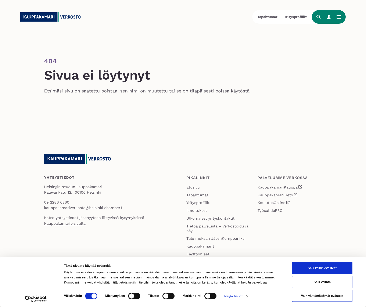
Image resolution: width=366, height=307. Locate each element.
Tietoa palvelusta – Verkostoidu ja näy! (217, 228)
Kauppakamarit (200, 246)
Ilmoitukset (196, 210)
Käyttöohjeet (197, 254)
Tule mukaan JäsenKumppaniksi (215, 238)
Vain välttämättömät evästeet (322, 295)
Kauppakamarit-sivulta (65, 223)
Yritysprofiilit (295, 17)
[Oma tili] (329, 17)
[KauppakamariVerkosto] (52, 17)
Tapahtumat (267, 17)
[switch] (134, 296)
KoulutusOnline (274, 203)
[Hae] (318, 17)
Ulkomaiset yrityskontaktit (210, 218)
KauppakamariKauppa (280, 188)
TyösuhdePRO (270, 210)
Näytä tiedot (233, 296)
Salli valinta (322, 282)
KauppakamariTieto (278, 195)
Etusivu (193, 187)
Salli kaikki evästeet (322, 268)
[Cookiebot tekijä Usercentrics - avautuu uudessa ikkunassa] (35, 299)
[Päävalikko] (339, 17)
